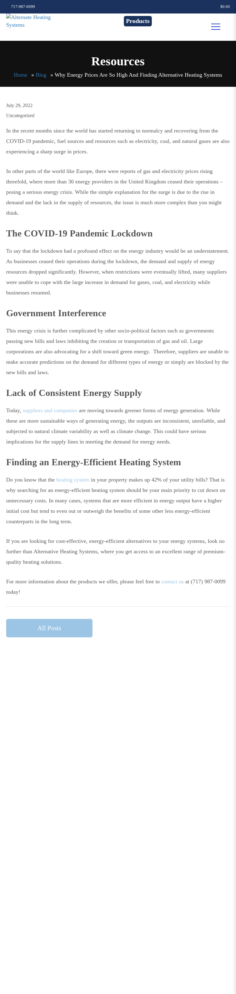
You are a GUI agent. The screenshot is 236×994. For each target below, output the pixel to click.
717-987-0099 (22, 6)
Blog (41, 75)
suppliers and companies (50, 410)
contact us (172, 581)
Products (138, 21)
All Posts (49, 628)
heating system (72, 480)
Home (20, 75)
